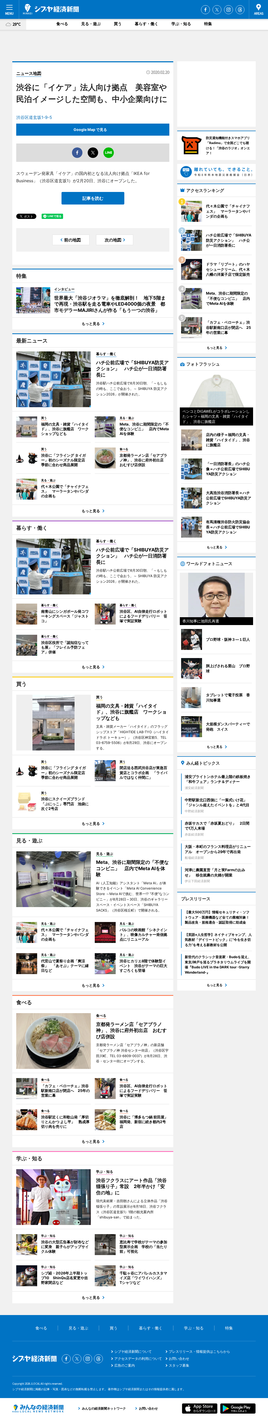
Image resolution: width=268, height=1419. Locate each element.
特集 (208, 23)
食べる (62, 23)
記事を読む (92, 198)
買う (118, 23)
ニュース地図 (28, 73)
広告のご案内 (124, 1365)
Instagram (228, 9)
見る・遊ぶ (91, 23)
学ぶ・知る (181, 23)
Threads (240, 9)
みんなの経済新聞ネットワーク (38, 1408)
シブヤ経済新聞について (133, 1351)
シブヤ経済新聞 (51, 9)
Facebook (205, 9)
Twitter (217, 9)
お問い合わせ (179, 1358)
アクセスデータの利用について (138, 1358)
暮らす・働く (146, 23)
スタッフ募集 (179, 1365)
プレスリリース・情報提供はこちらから (199, 1351)
